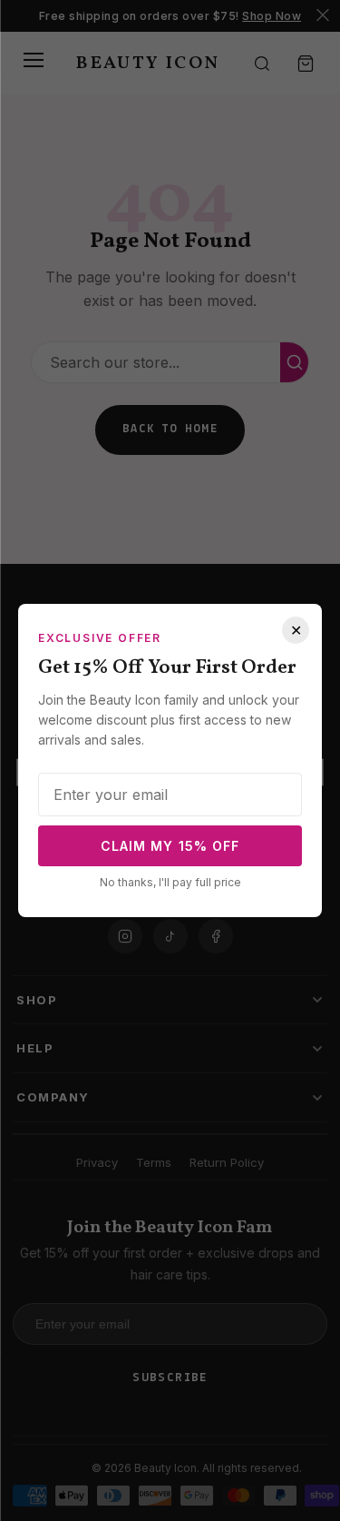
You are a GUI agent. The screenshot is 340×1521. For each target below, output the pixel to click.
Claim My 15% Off (170, 846)
